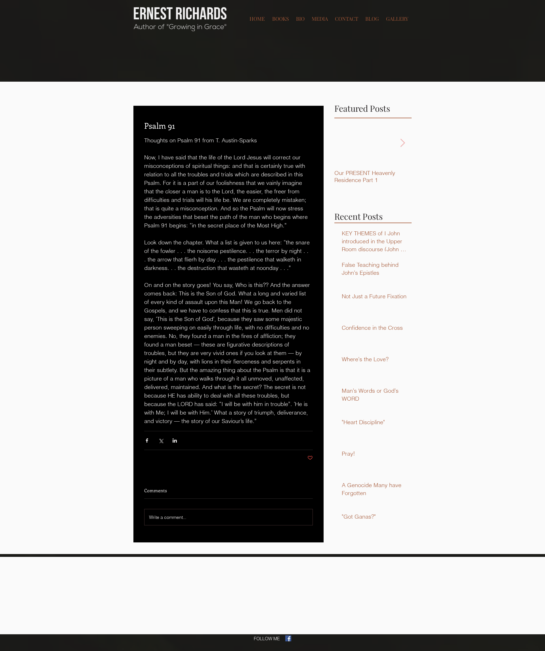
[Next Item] (402, 143)
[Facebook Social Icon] (288, 638)
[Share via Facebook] (147, 440)
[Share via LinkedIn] (174, 440)
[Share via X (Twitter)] (161, 440)
